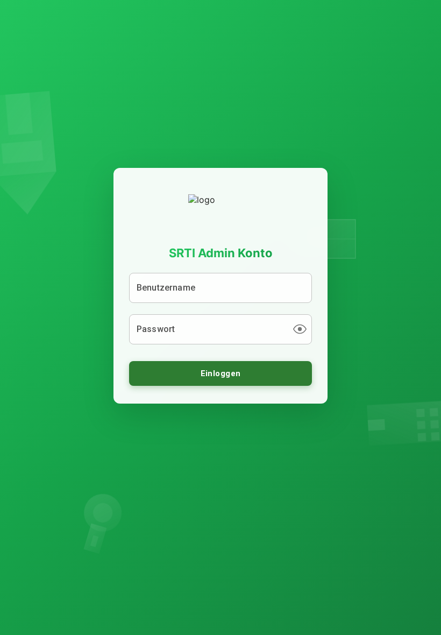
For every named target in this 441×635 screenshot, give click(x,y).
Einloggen (221, 373)
